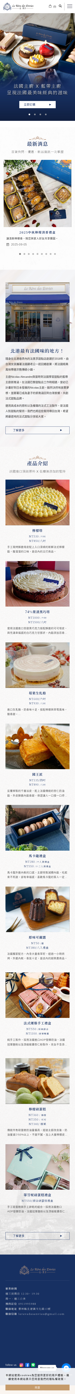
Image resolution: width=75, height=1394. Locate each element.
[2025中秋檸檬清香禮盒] (37, 193)
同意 (37, 1387)
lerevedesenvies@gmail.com (41, 1314)
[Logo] (18, 6)
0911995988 (27, 1303)
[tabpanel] (37, 67)
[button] (60, 6)
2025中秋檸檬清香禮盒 (37, 232)
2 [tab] (34, 114)
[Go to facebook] (66, 1367)
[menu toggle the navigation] (69, 6)
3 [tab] (40, 114)
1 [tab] (29, 114)
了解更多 (19, 430)
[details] (37, 519)
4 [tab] (45, 114)
